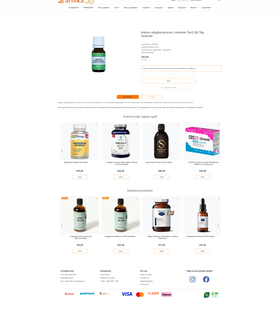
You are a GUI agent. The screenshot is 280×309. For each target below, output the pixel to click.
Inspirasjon (182, 8)
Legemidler (206, 8)
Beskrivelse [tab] (127, 97)
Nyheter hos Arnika (107, 278)
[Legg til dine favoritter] (96, 125)
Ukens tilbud (104, 275)
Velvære (145, 8)
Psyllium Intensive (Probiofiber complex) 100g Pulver (163, 237)
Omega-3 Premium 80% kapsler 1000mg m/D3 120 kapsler (122, 163)
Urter (116, 8)
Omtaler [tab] (152, 97)
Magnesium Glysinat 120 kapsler (76, 162)
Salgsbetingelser (146, 281)
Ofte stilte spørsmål (68, 275)
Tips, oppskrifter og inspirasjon (73, 281)
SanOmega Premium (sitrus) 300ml (159, 162)
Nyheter (171, 8)
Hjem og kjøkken (130, 8)
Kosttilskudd (73, 8)
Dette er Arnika (146, 275)
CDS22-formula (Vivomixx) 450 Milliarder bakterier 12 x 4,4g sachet (203, 163)
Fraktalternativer (67, 278)
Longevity (158, 8)
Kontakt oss (144, 278)
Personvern (144, 284)
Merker (193, 8)
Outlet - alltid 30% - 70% (109, 281)
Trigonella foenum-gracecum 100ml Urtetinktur (81, 237)
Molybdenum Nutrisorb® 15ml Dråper (201, 236)
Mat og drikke (103, 8)
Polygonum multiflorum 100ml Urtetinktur (120, 236)
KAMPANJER (87, 8)
